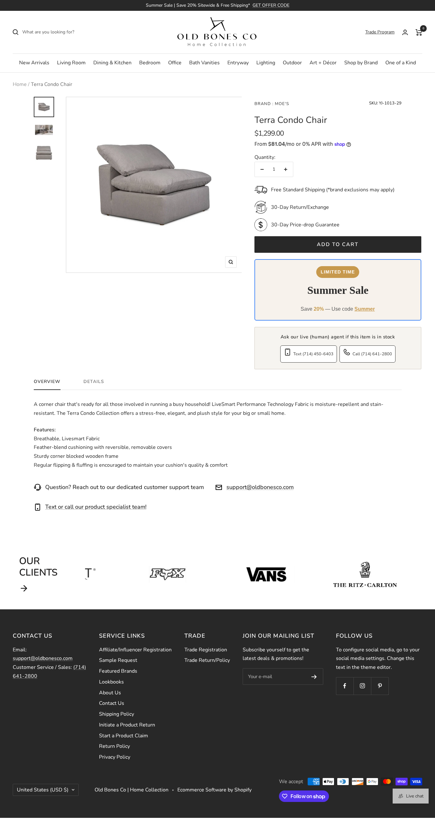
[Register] (314, 676)
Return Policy (114, 746)
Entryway (238, 62)
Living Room (71, 62)
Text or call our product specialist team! (95, 507)
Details (93, 382)
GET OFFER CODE (271, 5)
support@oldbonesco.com (260, 487)
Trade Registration (205, 649)
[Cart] (419, 32)
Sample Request (118, 660)
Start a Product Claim (123, 735)
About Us (110, 692)
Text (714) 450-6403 (313, 354)
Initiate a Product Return (127, 724)
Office (175, 62)
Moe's (281, 104)
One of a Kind (400, 62)
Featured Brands (118, 671)
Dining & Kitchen (112, 62)
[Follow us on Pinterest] (380, 686)
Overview (47, 382)
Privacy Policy (114, 757)
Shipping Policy (116, 714)
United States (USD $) (42, 789)
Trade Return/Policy (207, 660)
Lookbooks (111, 681)
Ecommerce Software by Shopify (214, 789)
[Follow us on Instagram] (362, 686)
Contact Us (111, 703)
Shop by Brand (361, 62)
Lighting (265, 62)
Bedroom (149, 62)
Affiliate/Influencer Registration (135, 649)
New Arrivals (34, 62)
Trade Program (380, 32)
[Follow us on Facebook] (344, 686)
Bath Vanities (204, 62)
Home (20, 84)
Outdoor (292, 62)
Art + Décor (323, 62)
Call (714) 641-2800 (372, 354)
